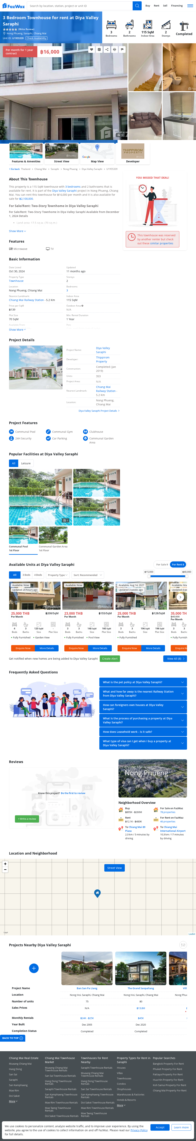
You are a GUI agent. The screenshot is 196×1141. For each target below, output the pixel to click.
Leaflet (192, 933)
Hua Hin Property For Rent (168, 1079)
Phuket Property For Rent (167, 1069)
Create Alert (110, 658)
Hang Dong (15, 1069)
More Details (47, 648)
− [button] (5, 869)
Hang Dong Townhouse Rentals (58, 1082)
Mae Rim (14, 1090)
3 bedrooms (73, 186)
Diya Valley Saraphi (64, 190)
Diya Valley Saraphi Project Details (98, 410)
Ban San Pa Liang (87, 988)
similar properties (161, 243)
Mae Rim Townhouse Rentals (61, 1102)
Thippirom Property (102, 359)
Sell (165, 5)
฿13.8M (141, 1008)
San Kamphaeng (18, 1085)
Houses (121, 1067)
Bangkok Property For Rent (168, 1063)
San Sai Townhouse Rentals (60, 1075)
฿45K (141, 1018)
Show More (16, 231)
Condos (121, 1083)
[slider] (149, 576)
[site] (13, 5)
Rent (156, 5)
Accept (160, 1127)
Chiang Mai (40, 33)
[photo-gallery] (145, 67)
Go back (15, 169)
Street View (114, 868)
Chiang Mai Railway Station (26, 300)
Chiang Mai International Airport (172, 829)
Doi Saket (14, 1096)
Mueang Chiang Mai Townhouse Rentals (56, 1069)
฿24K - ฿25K (87, 1018)
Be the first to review (73, 793)
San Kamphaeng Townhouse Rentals (61, 1096)
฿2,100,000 (26, 198)
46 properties (167, 821)
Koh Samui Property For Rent (169, 1085)
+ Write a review (27, 818)
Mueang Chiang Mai (20, 1063)
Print (114, 49)
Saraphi (13, 1079)
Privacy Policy (139, 1130)
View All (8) (174, 658)
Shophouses (124, 1089)
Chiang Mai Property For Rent (170, 1090)
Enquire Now (23, 648)
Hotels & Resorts (126, 1100)
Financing (177, 5)
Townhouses (124, 1078)
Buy (147, 5)
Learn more (181, 1127)
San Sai (13, 1074)
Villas (120, 1073)
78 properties (167, 812)
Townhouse (16, 281)
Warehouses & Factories (130, 1094)
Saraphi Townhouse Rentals (60, 1089)
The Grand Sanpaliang (141, 988)
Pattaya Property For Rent (168, 1074)
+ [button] (5, 863)
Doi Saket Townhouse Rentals (61, 1116)
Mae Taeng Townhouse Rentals (58, 1109)
